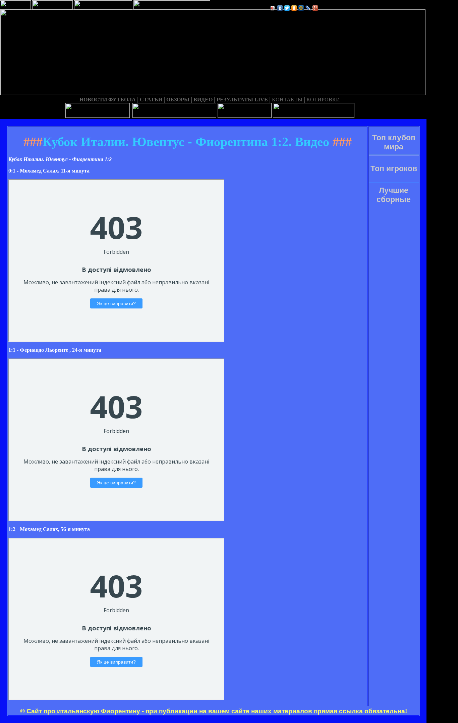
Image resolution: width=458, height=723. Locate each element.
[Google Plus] (315, 8)
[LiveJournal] (308, 8)
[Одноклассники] (294, 8)
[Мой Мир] (301, 8)
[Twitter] (287, 8)
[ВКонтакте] (280, 8)
